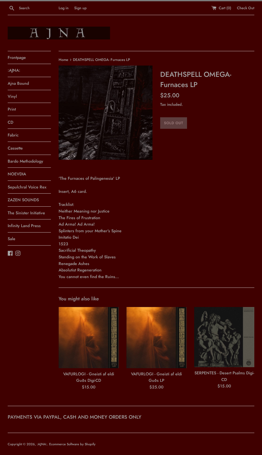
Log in (64, 7)
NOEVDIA (17, 174)
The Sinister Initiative (26, 213)
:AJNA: (14, 70)
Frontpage (17, 57)
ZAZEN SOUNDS (23, 200)
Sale (11, 239)
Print (12, 109)
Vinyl (12, 96)
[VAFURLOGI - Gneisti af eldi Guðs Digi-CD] (89, 337)
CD (10, 122)
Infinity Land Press (24, 226)
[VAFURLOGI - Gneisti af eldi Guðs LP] (156, 337)
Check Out (245, 7)
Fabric (13, 135)
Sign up (80, 7)
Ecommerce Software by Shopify (72, 444)
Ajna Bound (18, 83)
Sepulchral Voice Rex (27, 187)
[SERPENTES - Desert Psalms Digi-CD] (224, 337)
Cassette (15, 148)
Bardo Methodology (25, 161)
